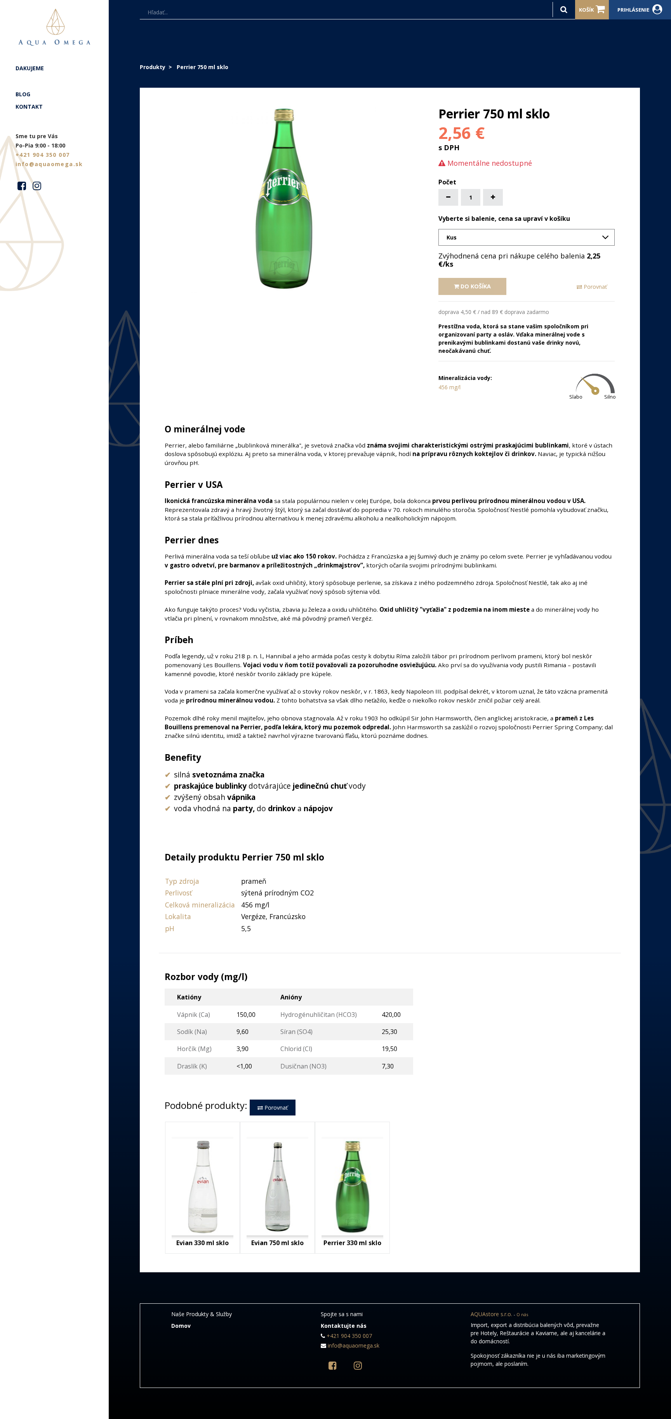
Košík (586, 9)
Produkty (152, 67)
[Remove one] (448, 197)
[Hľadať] (564, 9)
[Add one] (493, 197)
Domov (181, 1325)
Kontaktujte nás (344, 1325)
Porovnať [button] (594, 286)
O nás (522, 1314)
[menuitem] (54, 68)
